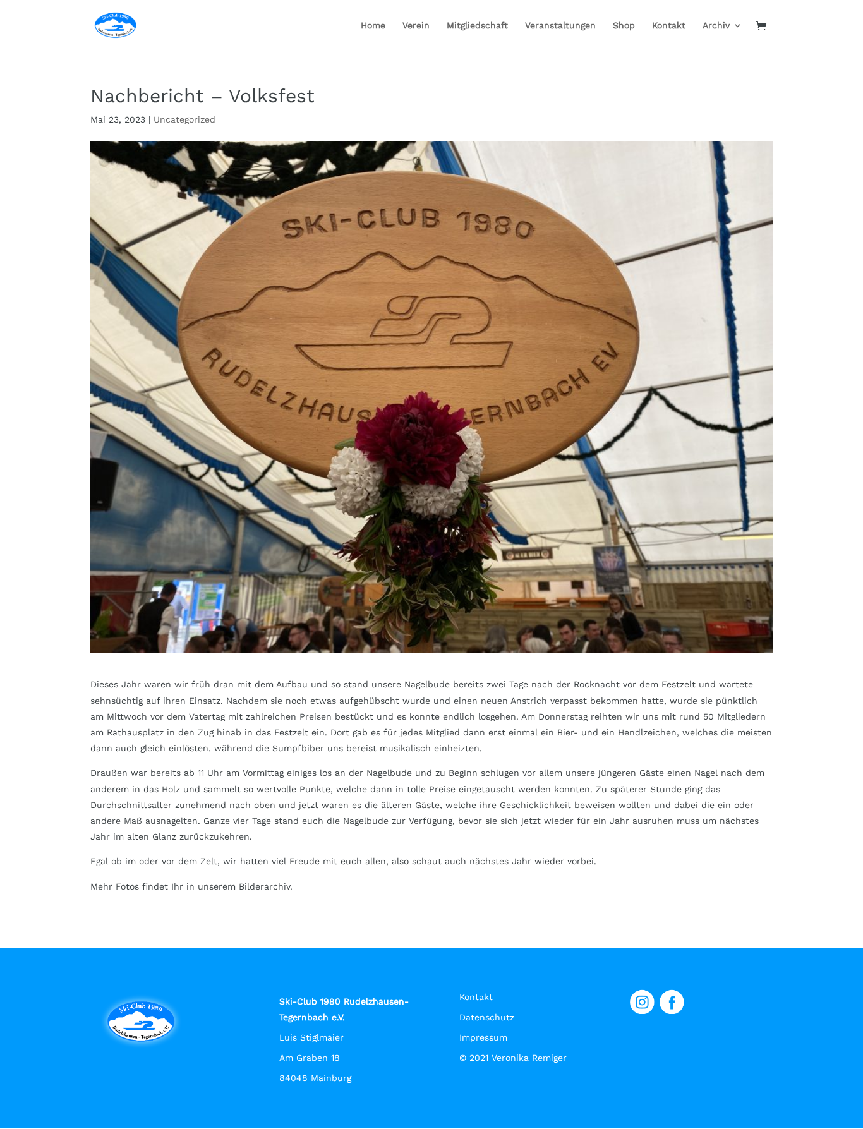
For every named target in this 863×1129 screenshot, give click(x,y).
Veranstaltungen (560, 25)
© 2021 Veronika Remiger (513, 1058)
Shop (624, 25)
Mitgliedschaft (477, 25)
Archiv (716, 25)
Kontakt (668, 25)
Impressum (483, 1037)
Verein (416, 25)
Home (373, 25)
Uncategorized (184, 119)
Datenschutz (486, 1017)
